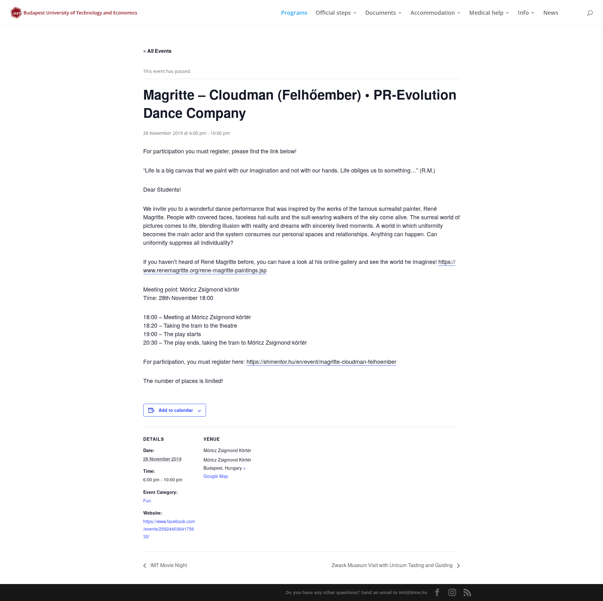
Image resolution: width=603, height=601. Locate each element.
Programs (294, 13)
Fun (147, 500)
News (550, 13)
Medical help (486, 13)
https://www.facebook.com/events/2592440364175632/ (169, 528)
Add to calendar (176, 410)
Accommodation (432, 13)
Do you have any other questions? (356, 592)
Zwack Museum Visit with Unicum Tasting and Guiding (393, 565)
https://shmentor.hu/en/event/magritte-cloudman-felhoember (321, 361)
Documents (380, 13)
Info (523, 13)
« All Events (157, 50)
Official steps (333, 13)
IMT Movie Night (168, 565)
